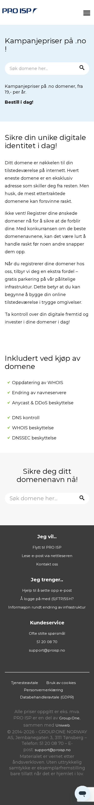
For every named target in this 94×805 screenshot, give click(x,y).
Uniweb (62, 725)
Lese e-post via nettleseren (47, 555)
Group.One (69, 718)
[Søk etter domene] (80, 68)
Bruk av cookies (61, 682)
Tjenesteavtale (24, 682)
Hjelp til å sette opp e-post (47, 590)
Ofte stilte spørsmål (47, 633)
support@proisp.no (47, 650)
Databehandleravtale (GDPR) (47, 697)
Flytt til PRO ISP (47, 547)
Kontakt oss (47, 564)
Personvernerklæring (43, 690)
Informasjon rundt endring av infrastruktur (47, 607)
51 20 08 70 (47, 642)
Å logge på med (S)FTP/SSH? (47, 598)
